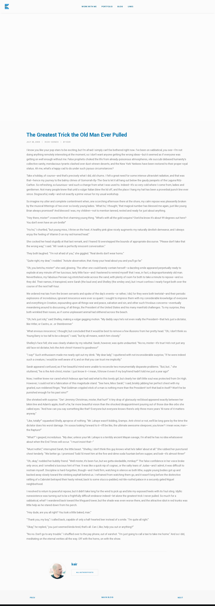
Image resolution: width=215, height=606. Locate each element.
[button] (209, 6)
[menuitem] (89, 6)
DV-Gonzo (112, 85)
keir (127, 85)
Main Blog (107, 597)
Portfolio (107, 6)
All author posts (84, 572)
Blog (120, 6)
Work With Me (89, 6)
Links (130, 6)
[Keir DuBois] (7, 6)
